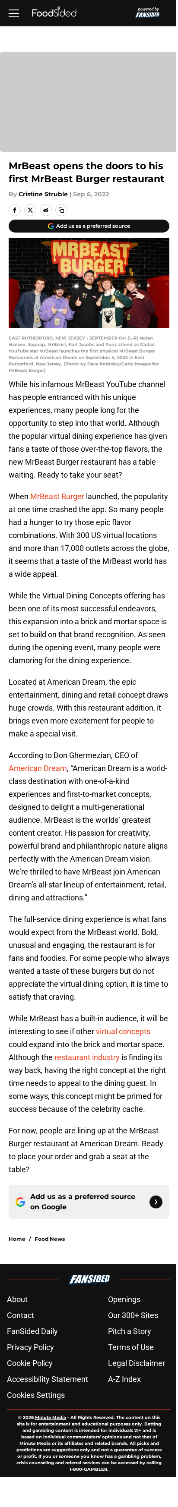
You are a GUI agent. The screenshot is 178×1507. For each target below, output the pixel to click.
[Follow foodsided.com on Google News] (155, 1202)
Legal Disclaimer (136, 1363)
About (17, 1299)
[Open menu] (14, 13)
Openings (124, 1299)
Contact (20, 1315)
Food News (50, 1239)
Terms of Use (131, 1347)
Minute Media (50, 1417)
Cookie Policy (30, 1363)
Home (17, 1239)
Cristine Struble (43, 194)
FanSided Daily (32, 1331)
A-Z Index (124, 1379)
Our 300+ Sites (133, 1315)
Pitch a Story (129, 1331)
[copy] (61, 210)
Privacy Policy (30, 1347)
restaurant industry (87, 1057)
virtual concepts (123, 1031)
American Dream (38, 768)
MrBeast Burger (58, 496)
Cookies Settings (36, 1395)
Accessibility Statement (47, 1379)
